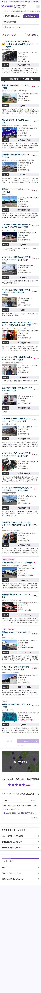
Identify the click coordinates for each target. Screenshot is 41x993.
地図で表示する (32, 35)
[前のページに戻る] (3, 16)
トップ (4, 11)
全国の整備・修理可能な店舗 (17, 11)
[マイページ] (38, 6)
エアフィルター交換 (13, 27)
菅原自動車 (34, 817)
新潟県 (32, 11)
